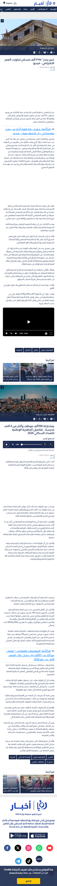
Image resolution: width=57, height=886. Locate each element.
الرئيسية (53, 9)
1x (13, 444)
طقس (8, 9)
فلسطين (17, 9)
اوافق (28, 881)
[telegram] (18, 861)
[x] (18, 848)
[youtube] (49, 848)
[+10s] (51, 444)
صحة (25, 9)
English (9, 3)
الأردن (32, 9)
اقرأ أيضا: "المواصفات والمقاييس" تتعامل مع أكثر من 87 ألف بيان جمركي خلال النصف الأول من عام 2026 (30, 655)
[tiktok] (29, 861)
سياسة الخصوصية (16, 873)
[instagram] (28, 848)
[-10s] (45, 444)
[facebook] (7, 848)
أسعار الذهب (42, 9)
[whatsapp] (39, 848)
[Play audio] (6, 444)
